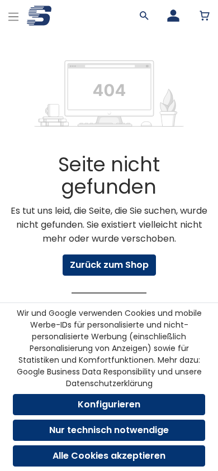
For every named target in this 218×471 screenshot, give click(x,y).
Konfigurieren (109, 404)
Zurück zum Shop (109, 264)
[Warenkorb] (204, 15)
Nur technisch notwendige (109, 430)
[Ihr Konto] (173, 15)
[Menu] (13, 15)
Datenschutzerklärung (109, 383)
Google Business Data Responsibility (86, 371)
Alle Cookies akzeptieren (109, 455)
